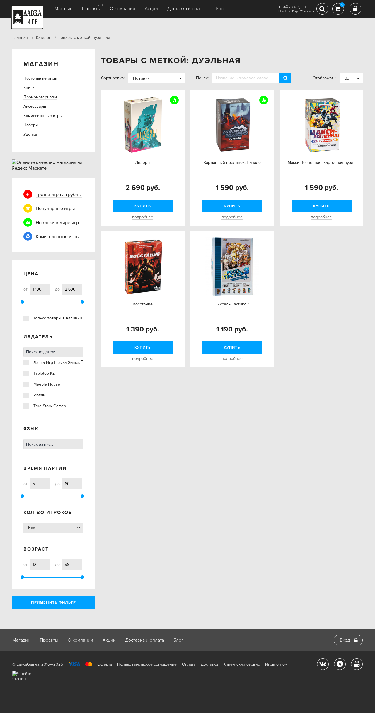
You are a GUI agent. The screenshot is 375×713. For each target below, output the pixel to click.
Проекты (91, 9)
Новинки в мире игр (57, 223)
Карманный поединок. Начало (232, 162)
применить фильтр (53, 602)
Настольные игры (40, 78)
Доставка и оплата (186, 9)
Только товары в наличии (57, 318)
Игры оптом (276, 664)
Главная (20, 37)
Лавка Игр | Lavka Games (56, 362)
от (25, 289)
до (57, 289)
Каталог (43, 37)
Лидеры (142, 162)
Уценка (30, 134)
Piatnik (39, 395)
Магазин (63, 9)
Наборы (30, 125)
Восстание (143, 304)
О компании (122, 9)
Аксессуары (34, 106)
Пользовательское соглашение (147, 664)
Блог (221, 9)
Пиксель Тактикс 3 (232, 304)
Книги (29, 87)
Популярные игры (55, 209)
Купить (142, 206)
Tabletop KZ (44, 373)
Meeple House (46, 384)
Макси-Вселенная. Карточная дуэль (321, 162)
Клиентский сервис (241, 664)
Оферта (104, 664)
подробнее (142, 216)
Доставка (209, 664)
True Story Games (49, 405)
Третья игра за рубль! (59, 194)
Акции (151, 9)
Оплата (188, 664)
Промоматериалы (40, 97)
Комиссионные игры (42, 115)
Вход (345, 640)
